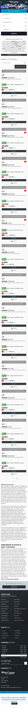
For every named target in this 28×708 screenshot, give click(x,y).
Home (3, 630)
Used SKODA (4, 618)
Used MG (3, 611)
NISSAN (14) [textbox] (6, 14)
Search (14, 33)
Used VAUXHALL (5, 620)
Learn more (14, 701)
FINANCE (15, 95)
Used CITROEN (4, 601)
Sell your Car (5, 635)
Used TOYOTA (17, 618)
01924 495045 (5, 685)
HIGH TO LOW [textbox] (7, 63)
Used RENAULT (4, 615)
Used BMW (17, 599)
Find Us (17, 637)
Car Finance (18, 633)
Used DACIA (17, 601)
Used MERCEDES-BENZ (20, 608)
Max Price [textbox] (6, 29)
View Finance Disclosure (14, 54)
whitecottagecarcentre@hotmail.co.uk (11, 687)
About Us (17, 635)
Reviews (4, 637)
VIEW (15, 92)
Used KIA (16, 606)
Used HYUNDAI (5, 606)
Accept (14, 703)
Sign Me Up (14, 586)
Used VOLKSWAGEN (19, 620)
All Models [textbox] (6, 18)
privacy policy (19, 692)
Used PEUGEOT (18, 613)
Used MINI (16, 611)
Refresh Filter (20, 66)
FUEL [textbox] (4, 26)
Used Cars (17, 630)
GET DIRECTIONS (6, 661)
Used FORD (17, 604)
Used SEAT (16, 615)
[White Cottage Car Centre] (14, 2)
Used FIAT (3, 604)
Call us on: (10, 579)
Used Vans (4, 633)
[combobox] (14, 15)
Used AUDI (3, 599)
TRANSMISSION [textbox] (7, 22)
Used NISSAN (4, 613)
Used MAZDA (4, 608)
